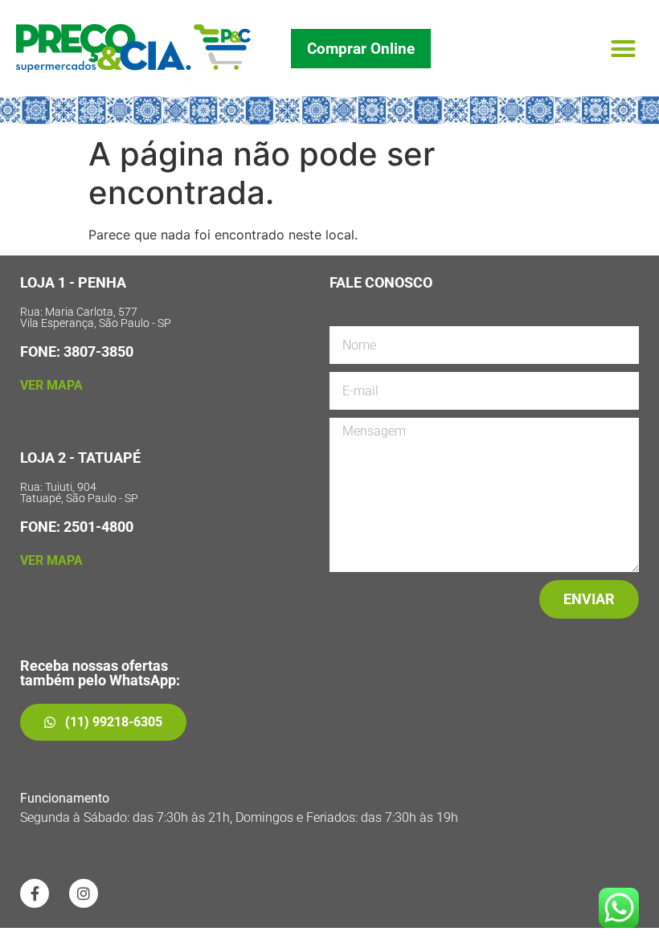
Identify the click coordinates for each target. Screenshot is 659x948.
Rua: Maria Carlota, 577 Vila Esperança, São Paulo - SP (95, 317)
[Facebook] (34, 893)
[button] (624, 48)
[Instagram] (83, 893)
